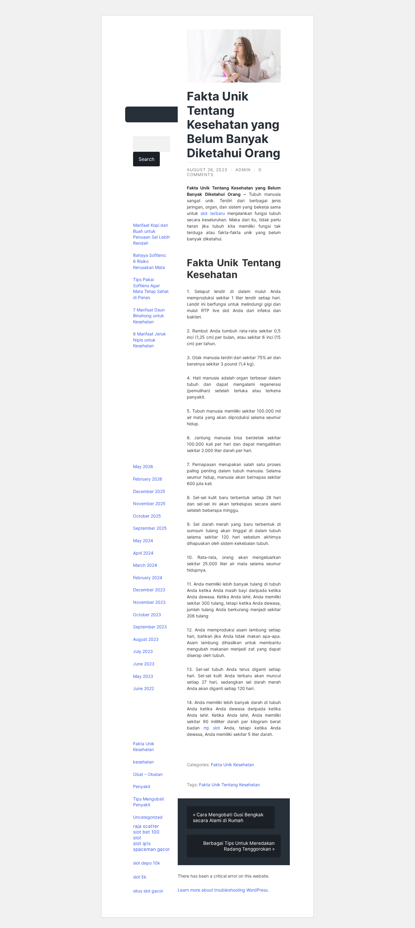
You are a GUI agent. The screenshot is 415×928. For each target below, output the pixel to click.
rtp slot (212, 727)
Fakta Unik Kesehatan (232, 764)
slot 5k (139, 876)
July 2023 (143, 651)
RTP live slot (215, 310)
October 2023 (147, 614)
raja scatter (146, 826)
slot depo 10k (146, 862)
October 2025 (147, 515)
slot (137, 838)
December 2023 (149, 589)
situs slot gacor (148, 890)
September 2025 (150, 528)
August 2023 (146, 639)
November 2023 (149, 602)
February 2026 (147, 478)
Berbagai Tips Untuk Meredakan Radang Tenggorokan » (239, 846)
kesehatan (143, 761)
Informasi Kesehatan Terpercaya (163, 49)
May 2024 (143, 540)
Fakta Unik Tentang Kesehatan (229, 784)
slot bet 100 (146, 832)
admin (243, 169)
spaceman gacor (151, 849)
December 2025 (149, 491)
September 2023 (150, 626)
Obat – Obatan (148, 774)
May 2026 (143, 466)
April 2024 (143, 553)
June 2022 (143, 688)
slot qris (142, 843)
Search (141, 132)
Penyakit (141, 786)
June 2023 (143, 663)
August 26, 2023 (207, 169)
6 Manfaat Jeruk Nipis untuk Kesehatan (149, 339)
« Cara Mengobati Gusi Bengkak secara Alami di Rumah (228, 817)
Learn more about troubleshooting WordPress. (223, 889)
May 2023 (143, 676)
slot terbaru (213, 213)
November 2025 (149, 503)
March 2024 (145, 565)
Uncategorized (148, 817)
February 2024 (147, 577)
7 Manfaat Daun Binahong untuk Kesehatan (149, 315)
